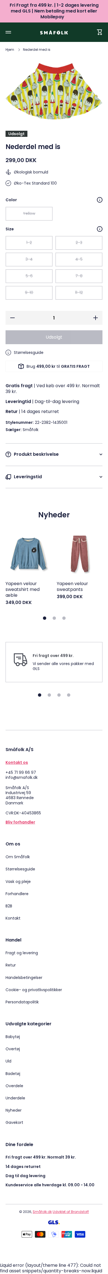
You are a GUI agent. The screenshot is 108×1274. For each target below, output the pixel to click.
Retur (11, 965)
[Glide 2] (54, 618)
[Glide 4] (68, 695)
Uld (8, 1061)
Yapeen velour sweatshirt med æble (23, 589)
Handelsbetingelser (24, 977)
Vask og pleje (18, 881)
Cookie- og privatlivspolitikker (34, 990)
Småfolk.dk (42, 1211)
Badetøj (13, 1073)
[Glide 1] (44, 618)
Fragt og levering (22, 953)
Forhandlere (17, 894)
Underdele (15, 1098)
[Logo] (54, 32)
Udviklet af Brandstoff (71, 1211)
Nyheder (14, 1110)
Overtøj (13, 1049)
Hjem (10, 49)
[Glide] (99, 200)
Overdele (14, 1086)
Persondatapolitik (22, 1001)
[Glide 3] (64, 618)
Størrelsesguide (20, 869)
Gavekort (14, 1122)
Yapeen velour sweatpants (72, 587)
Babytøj (13, 1036)
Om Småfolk (18, 857)
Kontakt (13, 918)
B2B (9, 906)
